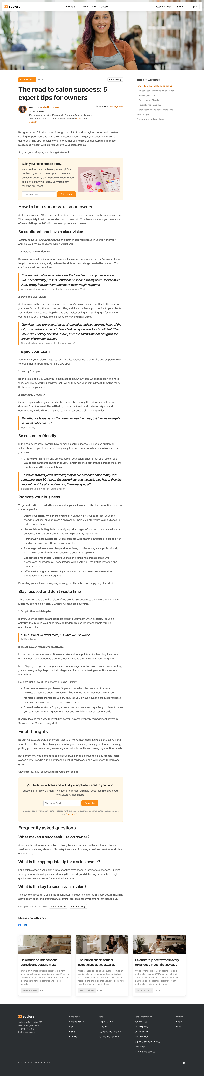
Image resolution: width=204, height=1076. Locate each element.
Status (72, 1031)
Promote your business (150, 105)
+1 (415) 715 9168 (26, 1029)
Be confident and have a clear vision (157, 90)
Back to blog (115, 79)
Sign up (179, 6)
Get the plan (67, 194)
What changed (58, 906)
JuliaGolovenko (50, 107)
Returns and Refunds (109, 1036)
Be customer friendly (149, 100)
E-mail (79, 118)
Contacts (178, 1026)
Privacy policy (72, 814)
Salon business (27, 79)
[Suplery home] (12, 6)
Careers (178, 1021)
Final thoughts (144, 114)
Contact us (104, 6)
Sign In (194, 6)
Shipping (103, 1026)
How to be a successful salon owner (154, 86)
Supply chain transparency (147, 1041)
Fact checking (78, 906)
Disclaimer (140, 1046)
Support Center (106, 1021)
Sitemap (73, 1036)
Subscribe (90, 803)
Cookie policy (141, 1031)
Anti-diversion (141, 1036)
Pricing (85, 6)
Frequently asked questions (150, 119)
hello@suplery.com (27, 1032)
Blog (94, 6)
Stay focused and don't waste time (156, 109)
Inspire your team (147, 95)
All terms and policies (145, 1051)
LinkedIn (33, 122)
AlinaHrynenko (115, 106)
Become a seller (163, 6)
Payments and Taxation (110, 1031)
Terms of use (141, 1021)
